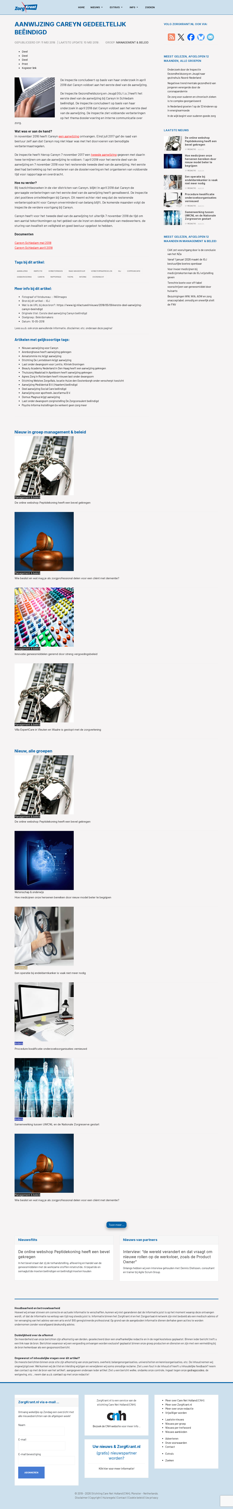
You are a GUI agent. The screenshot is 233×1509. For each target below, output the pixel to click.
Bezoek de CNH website (107, 1426)
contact (58, 1374)
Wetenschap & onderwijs (29, 892)
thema (70, 277)
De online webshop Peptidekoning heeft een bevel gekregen (52, 502)
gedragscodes (195, 1370)
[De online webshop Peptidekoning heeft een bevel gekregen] (44, 465)
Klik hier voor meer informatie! (117, 1468)
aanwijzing (22, 271)
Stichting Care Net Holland (107, 1493)
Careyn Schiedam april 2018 (34, 248)
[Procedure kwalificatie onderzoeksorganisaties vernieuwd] (44, 1011)
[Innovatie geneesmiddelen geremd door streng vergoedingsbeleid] (44, 616)
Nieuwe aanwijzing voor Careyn (40, 347)
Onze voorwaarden (176, 1442)
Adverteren (171, 1438)
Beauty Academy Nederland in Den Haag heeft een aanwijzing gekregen (64, 368)
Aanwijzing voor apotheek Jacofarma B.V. (46, 392)
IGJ (119, 271)
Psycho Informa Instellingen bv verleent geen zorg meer (54, 405)
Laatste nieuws (174, 1419)
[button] (97, 7)
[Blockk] (26, 7)
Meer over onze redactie (179, 1408)
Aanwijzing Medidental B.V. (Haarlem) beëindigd (49, 384)
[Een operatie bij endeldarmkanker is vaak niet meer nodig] (44, 935)
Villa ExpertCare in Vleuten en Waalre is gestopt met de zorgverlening (58, 729)
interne (82, 277)
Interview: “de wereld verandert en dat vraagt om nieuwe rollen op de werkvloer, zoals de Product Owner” (167, 1256)
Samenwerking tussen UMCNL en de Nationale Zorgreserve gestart (57, 1124)
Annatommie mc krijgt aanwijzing (41, 356)
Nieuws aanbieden (176, 1431)
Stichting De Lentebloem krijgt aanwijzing (46, 360)
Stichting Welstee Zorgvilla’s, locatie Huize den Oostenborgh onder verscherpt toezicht (73, 380)
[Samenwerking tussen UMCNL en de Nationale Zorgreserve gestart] (44, 1087)
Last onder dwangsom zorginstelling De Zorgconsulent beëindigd (60, 401)
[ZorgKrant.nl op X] (181, 36)
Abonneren (31, 1472)
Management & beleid (132, 42)
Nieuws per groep (175, 1423)
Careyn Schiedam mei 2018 (33, 243)
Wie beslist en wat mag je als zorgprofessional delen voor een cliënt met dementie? (67, 578)
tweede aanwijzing (104, 154)
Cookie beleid (136, 1497)
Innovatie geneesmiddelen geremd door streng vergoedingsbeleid (56, 654)
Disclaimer (81, 1497)
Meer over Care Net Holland (181, 1400)
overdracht (98, 277)
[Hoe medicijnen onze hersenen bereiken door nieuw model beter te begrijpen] (44, 860)
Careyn (41, 277)
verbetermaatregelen (101, 271)
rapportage (55, 277)
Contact (170, 1446)
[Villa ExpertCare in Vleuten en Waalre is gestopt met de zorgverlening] (44, 692)
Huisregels (108, 1497)
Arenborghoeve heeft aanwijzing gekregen (46, 351)
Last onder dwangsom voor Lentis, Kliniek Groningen (53, 364)
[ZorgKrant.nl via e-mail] (210, 36)
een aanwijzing (69, 136)
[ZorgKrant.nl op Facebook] (191, 36)
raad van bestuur (77, 271)
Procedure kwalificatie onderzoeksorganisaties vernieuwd (51, 1048)
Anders (19, 1043)
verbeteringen (55, 271)
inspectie (38, 271)
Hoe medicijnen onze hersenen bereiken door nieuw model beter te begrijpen (63, 897)
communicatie (133, 271)
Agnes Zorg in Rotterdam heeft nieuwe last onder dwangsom (58, 376)
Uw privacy (151, 1497)
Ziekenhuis (21, 967)
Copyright (95, 1497)
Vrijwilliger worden (176, 1412)
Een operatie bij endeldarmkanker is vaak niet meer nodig (50, 973)
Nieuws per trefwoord (178, 1427)
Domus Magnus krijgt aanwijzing (41, 397)
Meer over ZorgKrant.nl (178, 1404)
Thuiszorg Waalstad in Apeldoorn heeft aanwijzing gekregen (57, 372)
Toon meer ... (116, 1224)
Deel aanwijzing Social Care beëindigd (44, 388)
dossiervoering (24, 277)
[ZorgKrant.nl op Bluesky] (201, 36)
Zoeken (169, 1460)
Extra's (169, 1453)
